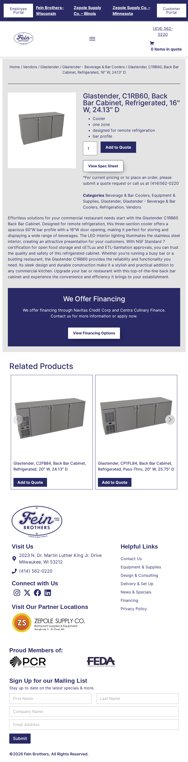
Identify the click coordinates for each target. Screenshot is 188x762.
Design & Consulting (139, 575)
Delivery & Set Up (137, 583)
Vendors (30, 67)
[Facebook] (37, 593)
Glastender (49, 67)
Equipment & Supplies (141, 567)
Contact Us (131, 558)
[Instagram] (17, 593)
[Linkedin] (48, 593)
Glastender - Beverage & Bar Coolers (93, 67)
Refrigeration (112, 207)
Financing (129, 600)
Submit (20, 738)
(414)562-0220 (164, 183)
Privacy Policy (134, 608)
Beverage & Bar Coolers (128, 195)
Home (15, 67)
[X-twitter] (27, 593)
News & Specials (136, 592)
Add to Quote (118, 147)
